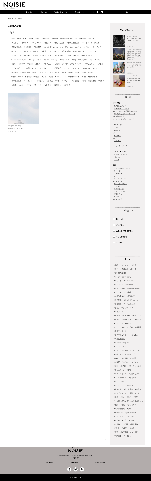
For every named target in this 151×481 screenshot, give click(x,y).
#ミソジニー (25, 43)
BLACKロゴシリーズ (121, 106)
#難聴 (84, 81)
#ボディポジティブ (85, 60)
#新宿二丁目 (46, 51)
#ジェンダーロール (51, 47)
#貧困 (100, 64)
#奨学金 (50, 81)
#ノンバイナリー (45, 68)
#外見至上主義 (86, 55)
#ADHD (101, 81)
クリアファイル (120, 179)
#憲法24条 (38, 47)
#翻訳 (13, 39)
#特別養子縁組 (73, 77)
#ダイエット (48, 64)
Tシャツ (117, 130)
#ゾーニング (87, 51)
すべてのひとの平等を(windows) (126, 111)
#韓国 (57, 64)
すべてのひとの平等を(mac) (124, 114)
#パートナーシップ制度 (90, 43)
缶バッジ (117, 171)
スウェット (118, 138)
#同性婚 (55, 39)
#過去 (77, 72)
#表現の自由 (66, 51)
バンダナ (117, 157)
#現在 (84, 72)
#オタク (56, 51)
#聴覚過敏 (92, 81)
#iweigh (98, 60)
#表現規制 (77, 51)
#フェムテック (90, 64)
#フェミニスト (60, 77)
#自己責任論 (92, 77)
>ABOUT (75, 458)
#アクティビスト (76, 64)
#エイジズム (64, 60)
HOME (10, 19)
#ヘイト (98, 51)
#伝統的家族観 (16, 47)
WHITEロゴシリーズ (121, 109)
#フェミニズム (16, 55)
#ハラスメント (29, 81)
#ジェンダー (21, 39)
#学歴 (57, 81)
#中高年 (35, 72)
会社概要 (49, 462)
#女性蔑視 (64, 47)
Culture (79, 12)
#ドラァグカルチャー (32, 51)
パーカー (117, 136)
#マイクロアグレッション (87, 68)
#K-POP (65, 64)
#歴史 (37, 39)
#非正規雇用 (25, 72)
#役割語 (35, 55)
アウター (117, 141)
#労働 (84, 77)
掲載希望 (74, 462)
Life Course (61, 12)
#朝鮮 (70, 72)
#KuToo (76, 55)
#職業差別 (57, 85)
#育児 (51, 77)
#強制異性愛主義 (73, 43)
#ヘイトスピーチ (17, 68)
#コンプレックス (35, 60)
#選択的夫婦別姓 (66, 39)
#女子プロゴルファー (63, 55)
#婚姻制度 (46, 39)
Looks (120, 243)
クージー (117, 186)
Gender (30, 12)
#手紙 (44, 77)
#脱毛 (74, 60)
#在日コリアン (30, 68)
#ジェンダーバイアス (18, 60)
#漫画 (31, 39)
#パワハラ (41, 81)
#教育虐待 (57, 68)
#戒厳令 (22, 85)
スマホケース (119, 189)
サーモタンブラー (120, 184)
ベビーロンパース (120, 146)
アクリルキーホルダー (122, 168)
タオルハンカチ (120, 191)
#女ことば (14, 43)
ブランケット (119, 194)
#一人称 (27, 55)
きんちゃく (118, 199)
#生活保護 (14, 72)
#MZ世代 (66, 85)
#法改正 (30, 64)
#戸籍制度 (27, 47)
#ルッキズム (36, 43)
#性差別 (14, 64)
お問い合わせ (100, 462)
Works (44, 12)
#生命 (64, 72)
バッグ (116, 197)
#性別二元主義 (59, 43)
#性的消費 (47, 43)
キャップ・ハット (120, 155)
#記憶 (57, 72)
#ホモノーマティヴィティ (93, 47)
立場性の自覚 (119, 116)
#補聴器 (14, 85)
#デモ (29, 85)
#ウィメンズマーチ (51, 60)
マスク (116, 160)
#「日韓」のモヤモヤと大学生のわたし (25, 77)
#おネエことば (75, 47)
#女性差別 (47, 85)
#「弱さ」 (65, 81)
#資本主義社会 (16, 81)
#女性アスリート (46, 55)
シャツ (116, 133)
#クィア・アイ (16, 51)
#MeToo (38, 64)
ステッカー (118, 173)
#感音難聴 (75, 81)
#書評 (90, 72)
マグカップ (118, 181)
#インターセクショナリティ (85, 39)
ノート (116, 176)
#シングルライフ (46, 72)
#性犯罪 (22, 64)
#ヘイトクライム (69, 68)
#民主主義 (37, 85)
